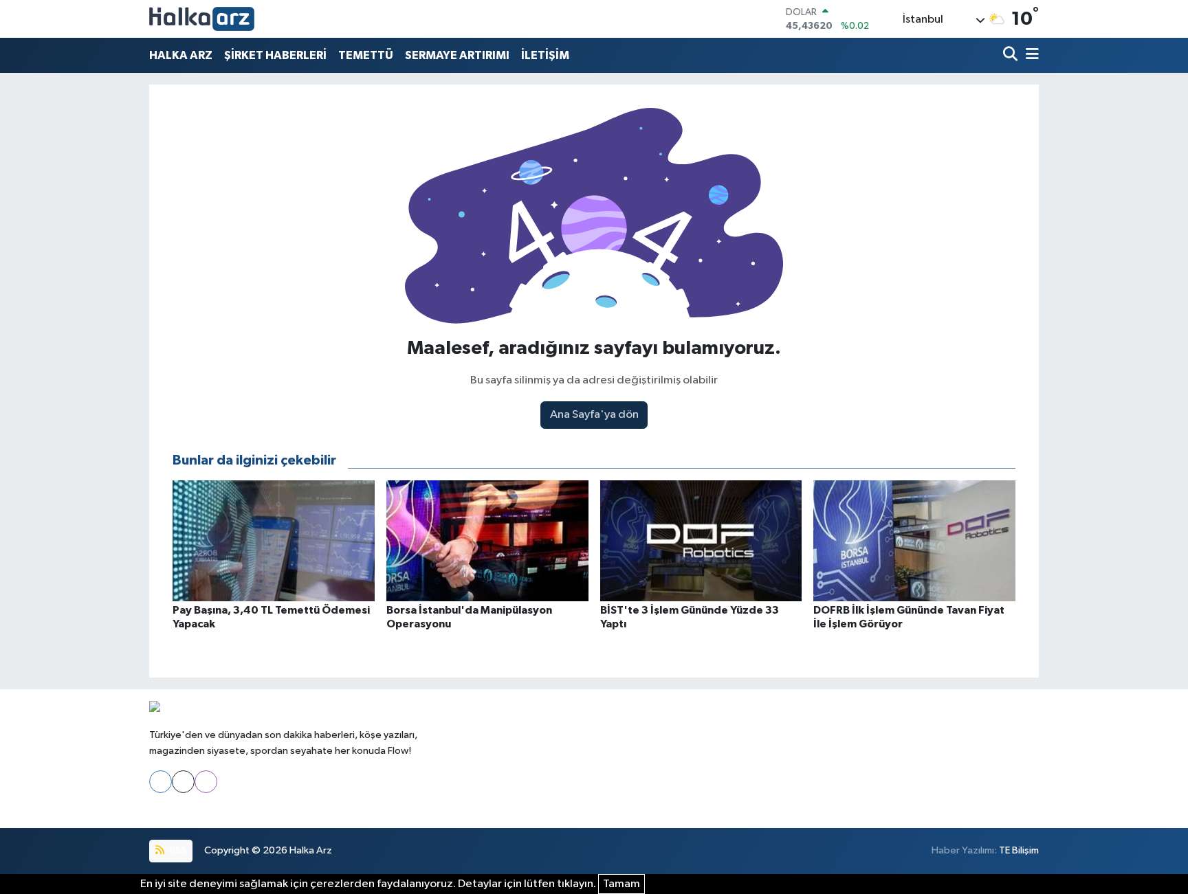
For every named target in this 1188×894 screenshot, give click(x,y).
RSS (177, 850)
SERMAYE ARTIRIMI (457, 55)
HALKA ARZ (180, 55)
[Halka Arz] (201, 18)
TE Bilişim (1019, 850)
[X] (183, 781)
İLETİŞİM (545, 55)
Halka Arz (310, 850)
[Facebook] (160, 781)
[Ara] (1011, 55)
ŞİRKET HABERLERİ (275, 55)
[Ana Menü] (1030, 55)
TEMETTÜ (365, 55)
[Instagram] (206, 781)
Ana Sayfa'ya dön (594, 415)
